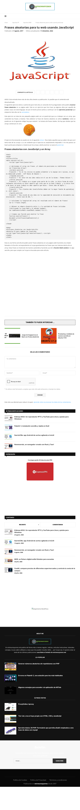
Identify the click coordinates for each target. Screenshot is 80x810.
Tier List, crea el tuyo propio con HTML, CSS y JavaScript (39, 716)
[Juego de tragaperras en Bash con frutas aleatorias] (12, 336)
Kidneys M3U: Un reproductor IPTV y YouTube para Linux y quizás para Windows (41, 418)
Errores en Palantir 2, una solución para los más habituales (40, 675)
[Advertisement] (40, 267)
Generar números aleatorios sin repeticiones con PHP (38, 664)
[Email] (38, 773)
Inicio (6, 22)
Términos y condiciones (58, 780)
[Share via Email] (61, 92)
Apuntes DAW (27, 22)
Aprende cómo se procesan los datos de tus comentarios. (52, 402)
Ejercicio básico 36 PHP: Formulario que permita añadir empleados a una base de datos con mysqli (45, 729)
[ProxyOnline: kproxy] (10, 707)
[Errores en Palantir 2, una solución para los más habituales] (10, 678)
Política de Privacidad (38, 780)
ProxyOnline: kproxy (26, 704)
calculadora (25, 112)
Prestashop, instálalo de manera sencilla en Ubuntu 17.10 (66, 336)
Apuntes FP (15, 22)
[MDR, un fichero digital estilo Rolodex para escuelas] (8, 560)
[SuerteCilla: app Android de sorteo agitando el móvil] (8, 436)
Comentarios (58, 525)
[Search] (74, 16)
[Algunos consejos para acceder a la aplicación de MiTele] (10, 690)
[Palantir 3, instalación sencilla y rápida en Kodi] (8, 427)
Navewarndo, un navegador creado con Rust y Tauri (34, 444)
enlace (42, 140)
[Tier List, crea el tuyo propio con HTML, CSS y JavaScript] (10, 719)
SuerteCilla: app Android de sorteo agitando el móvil (34, 435)
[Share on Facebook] (38, 92)
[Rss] (52, 773)
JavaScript (60, 145)
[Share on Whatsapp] (52, 92)
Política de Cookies (20, 780)
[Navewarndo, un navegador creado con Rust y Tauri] (8, 446)
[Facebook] (18, 773)
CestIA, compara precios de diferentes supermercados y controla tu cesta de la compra (44, 569)
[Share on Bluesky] (57, 92)
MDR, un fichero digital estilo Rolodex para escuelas (34, 559)
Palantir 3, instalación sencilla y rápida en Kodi (31, 426)
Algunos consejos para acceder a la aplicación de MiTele (39, 687)
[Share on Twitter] (43, 92)
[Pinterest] (30, 773)
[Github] (43, 773)
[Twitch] (47, 773)
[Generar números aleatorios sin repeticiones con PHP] (10, 666)
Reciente (22, 525)
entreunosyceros (41, 784)
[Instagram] (25, 773)
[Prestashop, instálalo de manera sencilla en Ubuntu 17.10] (49, 336)
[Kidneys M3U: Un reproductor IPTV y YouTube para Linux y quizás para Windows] (8, 418)
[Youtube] (34, 773)
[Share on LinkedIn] (47, 92)
